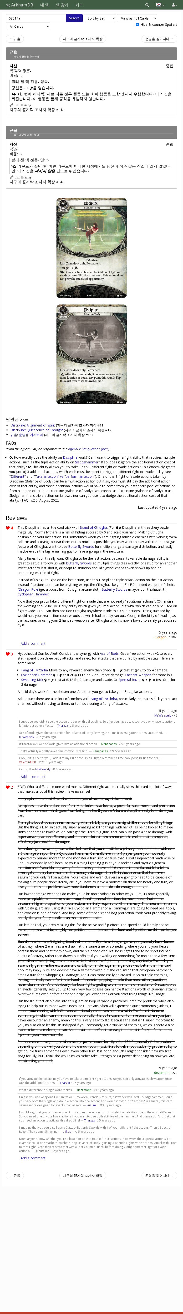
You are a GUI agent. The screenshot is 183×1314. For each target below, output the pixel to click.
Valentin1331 (27, 762)
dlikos (67, 1131)
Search (74, 18)
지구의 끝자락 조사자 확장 (82, 38)
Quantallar (42, 1151)
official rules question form (88, 449)
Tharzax (62, 725)
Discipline (70, 457)
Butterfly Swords (81, 546)
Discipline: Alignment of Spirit (33, 425)
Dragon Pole (28, 589)
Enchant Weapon (138, 675)
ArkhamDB (21, 5)
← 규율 (14, 38)
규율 (13, 52)
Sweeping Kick (32, 679)
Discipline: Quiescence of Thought (37, 430)
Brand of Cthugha (93, 527)
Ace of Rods (109, 653)
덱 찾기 (62, 4)
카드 (79, 4)
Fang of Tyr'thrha (34, 670)
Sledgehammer (86, 462)
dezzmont (162, 1072)
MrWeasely (162, 715)
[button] (147, 5)
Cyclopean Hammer (33, 594)
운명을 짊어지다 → (159, 38)
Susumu (91, 1105)
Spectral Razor (129, 679)
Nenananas (109, 744)
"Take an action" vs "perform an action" (64, 476)
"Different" (17, 476)
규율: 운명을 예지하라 (27, 434)
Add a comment (33, 643)
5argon (160, 637)
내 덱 (44, 4)
